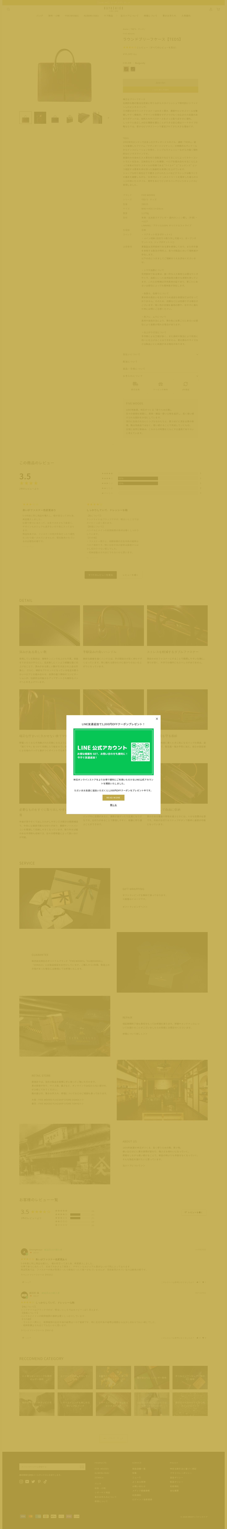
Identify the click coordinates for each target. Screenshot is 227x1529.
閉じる (113, 804)
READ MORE (114, 797)
